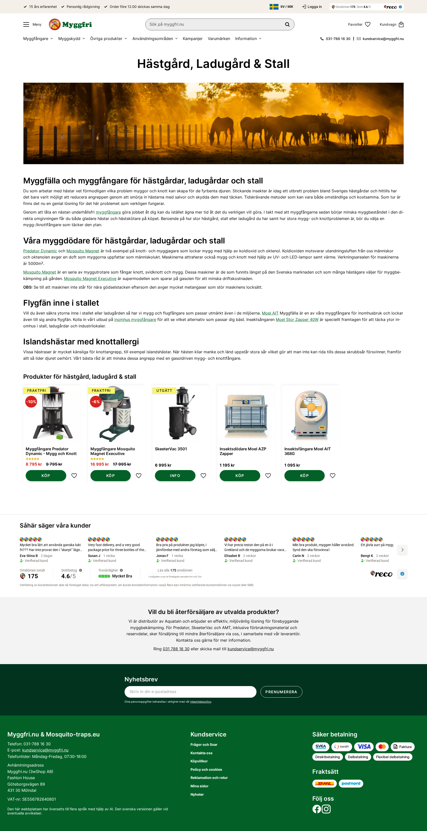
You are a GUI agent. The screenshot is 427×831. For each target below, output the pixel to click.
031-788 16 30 (338, 39)
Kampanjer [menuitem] (193, 38)
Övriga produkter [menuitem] (106, 38)
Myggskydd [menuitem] (69, 38)
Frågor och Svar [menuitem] (204, 744)
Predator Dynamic (40, 250)
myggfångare (108, 212)
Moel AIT (270, 313)
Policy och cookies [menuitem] (206, 769)
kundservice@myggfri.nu (383, 39)
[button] (31, 24)
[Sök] (287, 24)
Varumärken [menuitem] (219, 38)
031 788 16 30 (176, 648)
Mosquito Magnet (82, 250)
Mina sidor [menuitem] (200, 786)
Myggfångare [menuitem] (35, 38)
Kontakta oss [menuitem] (202, 753)
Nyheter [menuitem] (197, 794)
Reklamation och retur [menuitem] (209, 777)
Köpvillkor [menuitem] (199, 761)
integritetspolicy (200, 701)
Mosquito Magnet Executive (90, 278)
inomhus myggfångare (135, 319)
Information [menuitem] (246, 38)
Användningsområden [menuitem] (152, 38)
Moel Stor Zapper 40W (297, 319)
